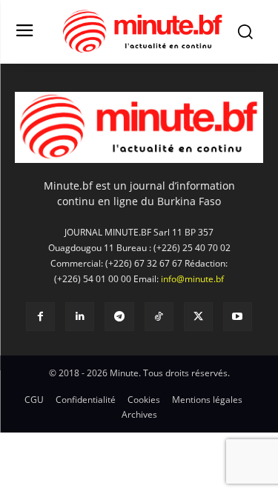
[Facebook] (40, 316)
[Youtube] (237, 316)
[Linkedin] (79, 316)
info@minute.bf (192, 279)
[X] (198, 316)
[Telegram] (119, 316)
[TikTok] (159, 316)
